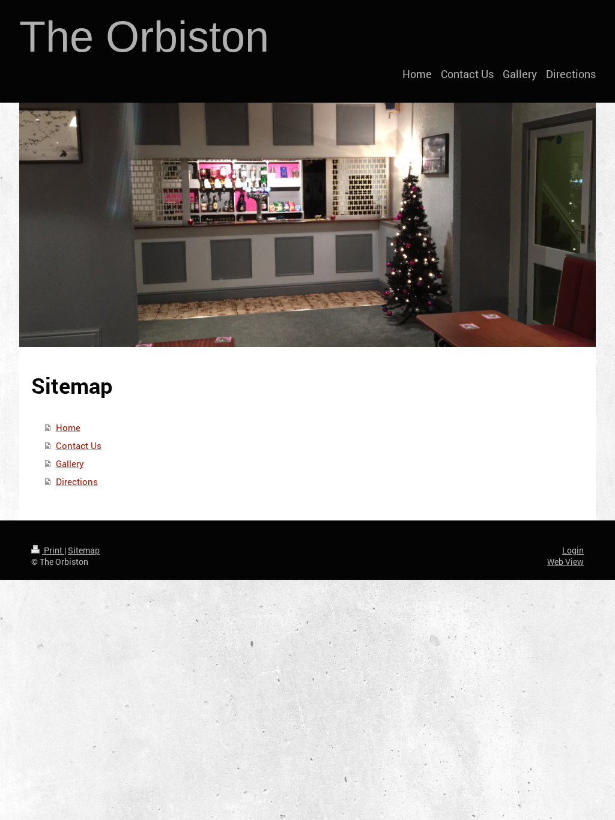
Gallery (70, 463)
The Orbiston (144, 37)
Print (53, 550)
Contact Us (78, 445)
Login (573, 550)
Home (68, 427)
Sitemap (84, 550)
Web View (565, 561)
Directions (77, 481)
